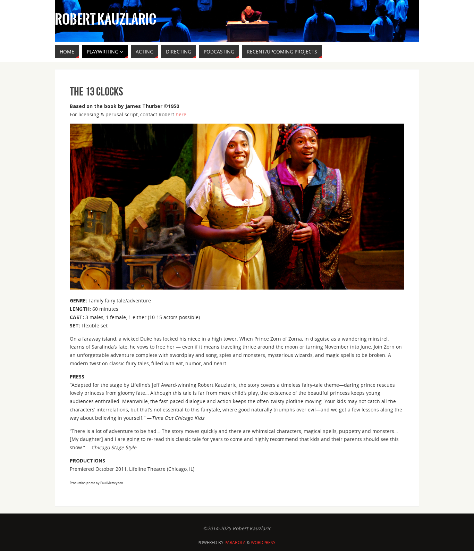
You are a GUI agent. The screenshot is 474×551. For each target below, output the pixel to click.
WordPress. (264, 542)
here (181, 114)
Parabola (235, 542)
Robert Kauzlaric (105, 19)
